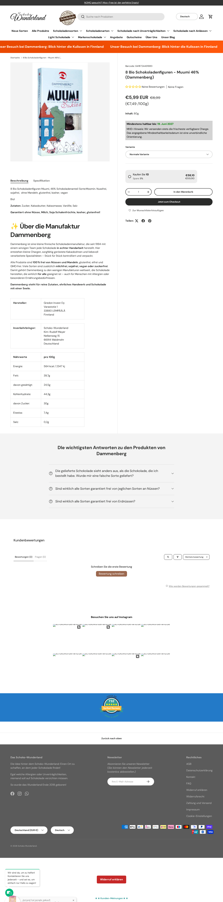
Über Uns (151, 37)
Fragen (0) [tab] (40, 556)
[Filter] (178, 557)
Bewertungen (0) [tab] (23, 556)
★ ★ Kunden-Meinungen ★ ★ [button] (111, 898)
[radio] (161, 176)
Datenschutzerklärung (199, 770)
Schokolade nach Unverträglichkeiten (141, 31)
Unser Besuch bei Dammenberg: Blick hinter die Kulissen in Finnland (155, 46)
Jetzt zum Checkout (169, 201)
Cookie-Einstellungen (199, 816)
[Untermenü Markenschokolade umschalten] (105, 37)
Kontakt (190, 777)
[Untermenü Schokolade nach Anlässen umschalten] (210, 31)
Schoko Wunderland (27, 846)
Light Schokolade (59, 37)
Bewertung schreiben (111, 573)
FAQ (188, 783)
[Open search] (168, 557)
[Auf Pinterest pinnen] (149, 221)
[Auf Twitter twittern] (136, 221)
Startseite (15, 57)
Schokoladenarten (98, 31)
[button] (210, 16)
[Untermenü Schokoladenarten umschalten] (112, 31)
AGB (188, 764)
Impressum (193, 809)
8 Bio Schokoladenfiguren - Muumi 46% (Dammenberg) (42, 57)
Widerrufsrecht (195, 796)
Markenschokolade (90, 37)
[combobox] (121, 16)
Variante (130, 147)
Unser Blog (168, 37)
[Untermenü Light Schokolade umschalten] (73, 37)
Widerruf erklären (196, 790)
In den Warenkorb (183, 191)
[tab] (19, 180)
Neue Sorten (20, 31)
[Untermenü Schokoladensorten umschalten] (81, 31)
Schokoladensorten (65, 31)
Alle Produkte (40, 31)
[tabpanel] (60, 200)
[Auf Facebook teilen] (143, 221)
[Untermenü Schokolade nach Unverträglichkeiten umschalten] (168, 31)
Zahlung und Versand (199, 803)
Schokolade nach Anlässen (190, 31)
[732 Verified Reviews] (111, 719)
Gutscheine (134, 37)
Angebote (116, 37)
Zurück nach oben (111, 738)
